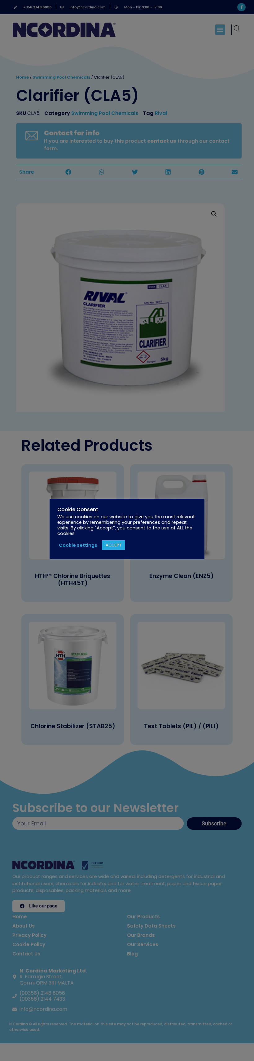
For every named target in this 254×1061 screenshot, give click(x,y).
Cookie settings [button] (78, 545)
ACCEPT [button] (113, 545)
